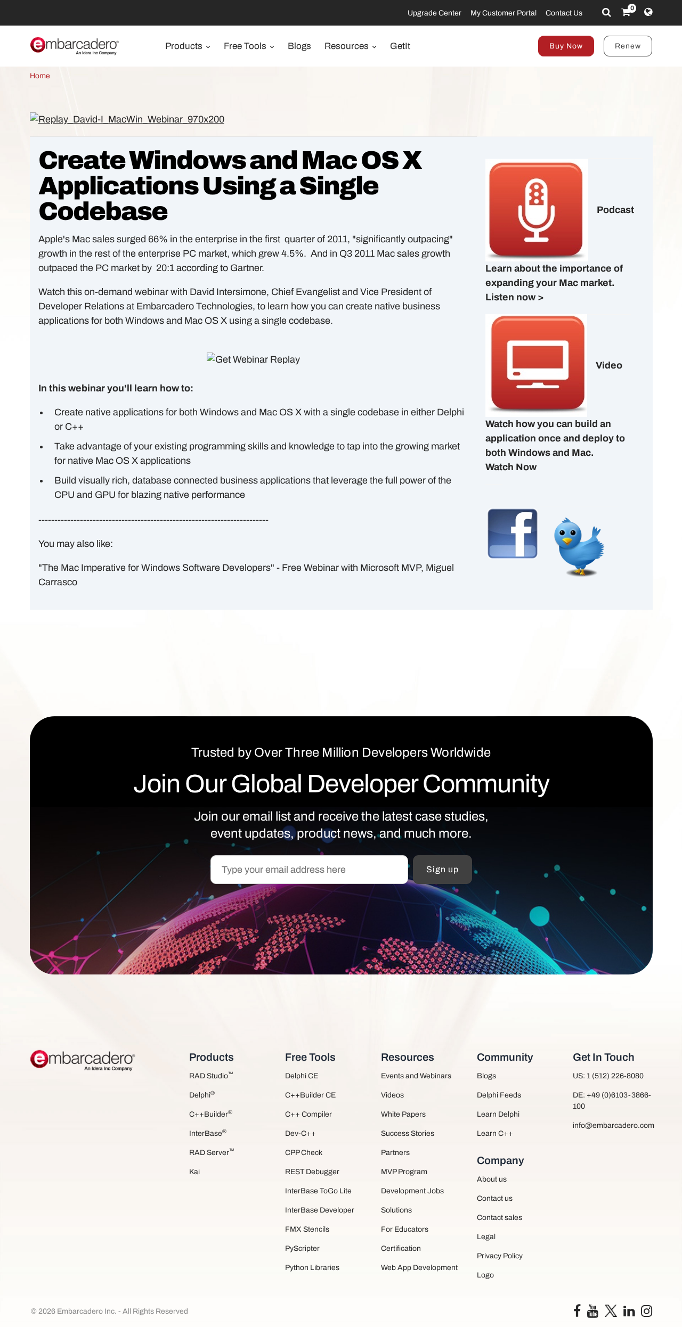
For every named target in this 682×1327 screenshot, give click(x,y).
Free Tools (246, 46)
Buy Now (566, 46)
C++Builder (210, 1113)
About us (492, 1179)
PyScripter (302, 1248)
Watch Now (511, 467)
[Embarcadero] (75, 45)
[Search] (606, 12)
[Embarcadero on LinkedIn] (629, 1313)
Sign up (442, 869)
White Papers (403, 1114)
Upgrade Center (434, 13)
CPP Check (303, 1153)
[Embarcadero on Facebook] (577, 1313)
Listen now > (514, 297)
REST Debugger (312, 1172)
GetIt (400, 46)
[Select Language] (648, 12)
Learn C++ (495, 1133)
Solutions (396, 1210)
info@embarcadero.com (613, 1125)
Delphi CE (301, 1076)
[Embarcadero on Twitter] (611, 1310)
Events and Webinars (416, 1076)
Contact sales (499, 1218)
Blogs (299, 46)
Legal (486, 1237)
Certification (401, 1248)
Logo (485, 1275)
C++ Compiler (308, 1114)
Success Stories (407, 1133)
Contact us (495, 1198)
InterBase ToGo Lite (318, 1191)
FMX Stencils (307, 1229)
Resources (347, 46)
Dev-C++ (300, 1133)
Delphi (202, 1094)
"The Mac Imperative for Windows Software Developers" (156, 567)
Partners (395, 1153)
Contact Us (564, 13)
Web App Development (419, 1268)
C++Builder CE (310, 1095)
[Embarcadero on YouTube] (592, 1313)
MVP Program (404, 1172)
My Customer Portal (503, 13)
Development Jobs (412, 1191)
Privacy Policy (500, 1256)
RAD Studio (211, 1075)
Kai (194, 1172)
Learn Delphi (498, 1114)
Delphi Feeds (499, 1095)
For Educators (404, 1229)
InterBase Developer (319, 1210)
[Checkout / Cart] (625, 12)
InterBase (207, 1132)
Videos (392, 1095)
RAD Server (211, 1152)
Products (185, 46)
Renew (628, 46)
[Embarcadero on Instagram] (646, 1313)
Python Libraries (312, 1268)
